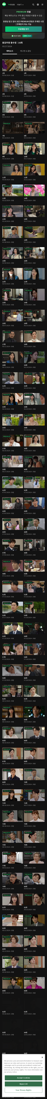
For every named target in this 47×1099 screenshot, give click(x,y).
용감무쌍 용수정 (9, 42)
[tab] (10, 51)
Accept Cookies (23, 1078)
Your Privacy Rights (23, 1090)
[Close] (42, 1057)
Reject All (24, 1084)
